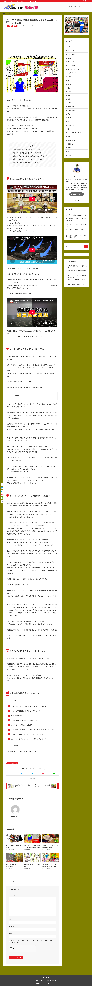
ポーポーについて (76, 194)
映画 (15, 26)
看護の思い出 (71, 140)
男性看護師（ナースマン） (75, 133)
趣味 (12, 26)
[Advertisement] (32, 39)
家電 (69, 95)
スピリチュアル (72, 73)
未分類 (69, 118)
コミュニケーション (73, 62)
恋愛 (69, 99)
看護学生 (70, 144)
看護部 (69, 147)
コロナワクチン (72, 65)
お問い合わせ (39, 980)
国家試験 (70, 91)
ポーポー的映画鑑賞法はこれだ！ (26, 162)
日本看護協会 (71, 110)
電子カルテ (71, 155)
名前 (11, 920)
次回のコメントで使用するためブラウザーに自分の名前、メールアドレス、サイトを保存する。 (33, 941)
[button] (87, 7)
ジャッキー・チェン (73, 69)
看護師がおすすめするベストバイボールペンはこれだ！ (76, 225)
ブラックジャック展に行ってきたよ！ (75, 230)
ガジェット (71, 58)
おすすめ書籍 (71, 54)
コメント (12, 896)
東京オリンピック (73, 125)
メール (11, 927)
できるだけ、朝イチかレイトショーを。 (29, 159)
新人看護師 (71, 106)
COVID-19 (70, 47)
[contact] (88, 1)
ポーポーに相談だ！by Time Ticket (76, 215)
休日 (9, 26)
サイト (10, 934)
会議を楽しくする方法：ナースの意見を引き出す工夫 (76, 236)
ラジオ (69, 77)
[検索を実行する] (86, 246)
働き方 (69, 84)
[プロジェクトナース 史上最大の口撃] (21, 6)
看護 (69, 136)
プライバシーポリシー (50, 980)
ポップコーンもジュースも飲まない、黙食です (31, 156)
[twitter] (83, 1)
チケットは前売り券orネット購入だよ (28, 153)
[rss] (85, 1)
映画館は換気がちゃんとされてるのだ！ (29, 149)
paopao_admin (15, 816)
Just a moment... (15, 395)
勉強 (69, 88)
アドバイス (71, 50)
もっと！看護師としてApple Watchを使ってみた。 (76, 219)
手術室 (69, 103)
